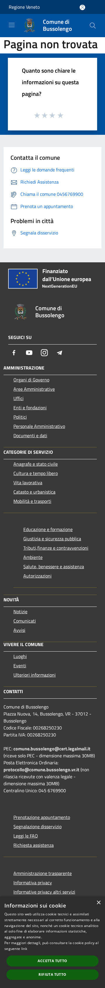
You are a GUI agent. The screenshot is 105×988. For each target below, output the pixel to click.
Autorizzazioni (37, 575)
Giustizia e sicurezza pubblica (52, 538)
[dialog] (52, 942)
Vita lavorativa (27, 482)
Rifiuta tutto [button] (52, 974)
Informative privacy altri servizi (44, 891)
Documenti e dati (30, 435)
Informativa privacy (32, 882)
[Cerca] (92, 25)
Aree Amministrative (34, 388)
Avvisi (19, 630)
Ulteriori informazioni (34, 674)
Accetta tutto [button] (52, 960)
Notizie (20, 611)
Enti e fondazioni (30, 407)
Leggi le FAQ (25, 835)
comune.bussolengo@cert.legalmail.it (51, 748)
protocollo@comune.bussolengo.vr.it (41, 769)
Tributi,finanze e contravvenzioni (55, 547)
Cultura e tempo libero (35, 473)
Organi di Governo (31, 379)
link (24, 948)
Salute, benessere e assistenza (53, 566)
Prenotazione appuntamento (41, 817)
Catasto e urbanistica (34, 491)
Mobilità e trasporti (32, 501)
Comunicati (24, 620)
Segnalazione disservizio (37, 826)
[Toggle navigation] (11, 24)
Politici (20, 416)
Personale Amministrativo (39, 426)
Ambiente (33, 557)
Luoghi (20, 656)
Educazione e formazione (48, 529)
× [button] (98, 903)
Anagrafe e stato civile (35, 463)
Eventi (19, 665)
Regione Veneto (24, 6)
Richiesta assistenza (33, 845)
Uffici (18, 398)
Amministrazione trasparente (42, 873)
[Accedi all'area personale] (82, 7)
